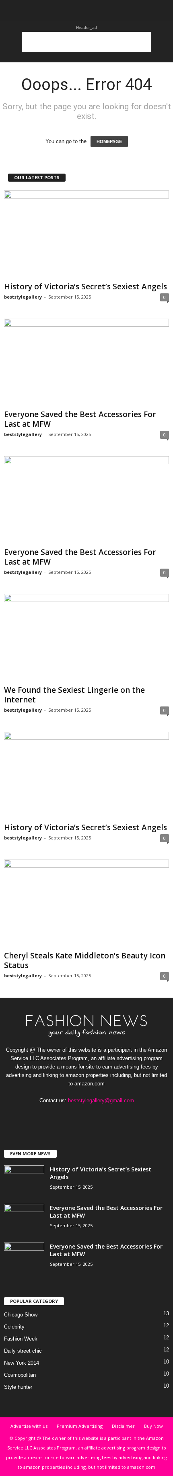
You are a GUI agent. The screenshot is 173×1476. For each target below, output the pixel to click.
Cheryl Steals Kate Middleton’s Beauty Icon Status (84, 960)
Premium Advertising (80, 1426)
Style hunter (18, 1387)
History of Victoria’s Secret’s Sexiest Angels (85, 286)
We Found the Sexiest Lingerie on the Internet (74, 695)
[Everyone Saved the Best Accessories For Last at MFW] (86, 363)
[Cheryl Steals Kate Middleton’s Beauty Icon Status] (86, 904)
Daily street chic (23, 1351)
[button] (160, 11)
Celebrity (14, 1327)
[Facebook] (54, 1116)
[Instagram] (87, 1116)
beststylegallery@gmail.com (101, 1100)
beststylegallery (23, 297)
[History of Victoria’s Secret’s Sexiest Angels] (86, 234)
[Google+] (71, 1116)
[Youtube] (119, 1116)
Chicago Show (20, 1315)
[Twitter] (104, 1116)
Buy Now (153, 1426)
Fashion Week (20, 1339)
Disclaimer (123, 1426)
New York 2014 (21, 1363)
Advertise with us (28, 1426)
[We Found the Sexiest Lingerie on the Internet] (86, 638)
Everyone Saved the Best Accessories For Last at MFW (80, 419)
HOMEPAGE (109, 141)
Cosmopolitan (20, 1375)
